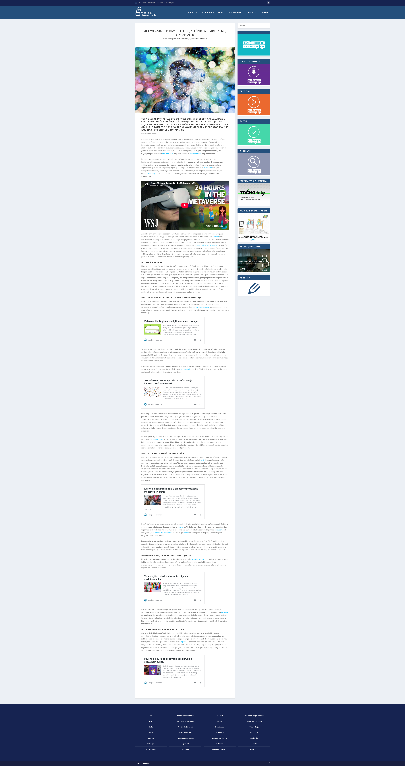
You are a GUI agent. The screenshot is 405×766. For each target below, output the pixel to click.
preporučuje (186, 369)
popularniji (219, 530)
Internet (176, 39)
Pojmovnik (251, 12)
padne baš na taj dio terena (206, 245)
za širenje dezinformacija (162, 533)
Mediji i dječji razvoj (185, 727)
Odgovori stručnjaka (219, 738)
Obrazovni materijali (254, 721)
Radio (151, 727)
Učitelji (219, 721)
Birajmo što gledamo (219, 749)
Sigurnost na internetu (198, 39)
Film (151, 716)
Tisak (151, 732)
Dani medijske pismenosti (254, 716)
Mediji (191, 12)
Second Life (157, 439)
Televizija (150, 721)
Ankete (254, 744)
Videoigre (150, 744)
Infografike (254, 732)
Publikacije (254, 738)
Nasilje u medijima (185, 732)
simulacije (152, 173)
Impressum (146, 763)
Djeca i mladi (219, 727)
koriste (186, 533)
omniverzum (195, 153)
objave (180, 527)
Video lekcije (254, 727)
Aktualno (185, 749)
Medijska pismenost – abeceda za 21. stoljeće (157, 3)
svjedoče (184, 642)
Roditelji (220, 716)
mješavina (208, 168)
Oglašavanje (150, 749)
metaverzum (167, 153)
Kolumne (219, 744)
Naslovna (184, 39)
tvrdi (202, 460)
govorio (224, 612)
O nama (264, 12)
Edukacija (206, 12)
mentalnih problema (201, 307)
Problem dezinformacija (185, 716)
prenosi (216, 237)
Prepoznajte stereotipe (185, 738)
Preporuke (235, 12)
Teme (221, 12)
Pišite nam (254, 749)
